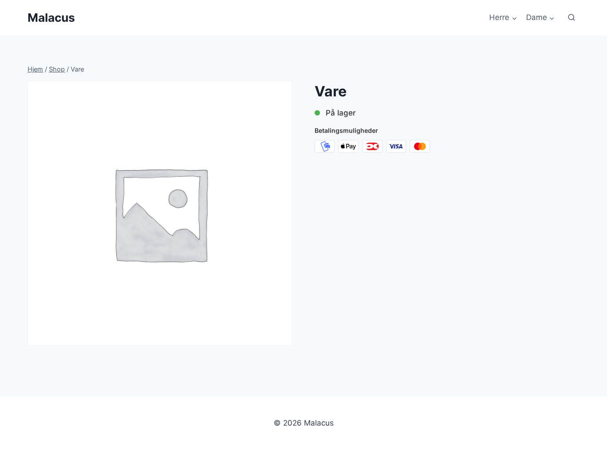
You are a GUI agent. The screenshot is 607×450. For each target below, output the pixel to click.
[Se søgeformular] (571, 18)
